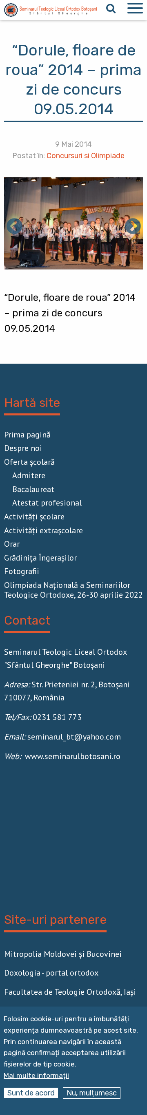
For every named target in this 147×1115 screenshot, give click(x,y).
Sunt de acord (31, 1093)
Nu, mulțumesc (92, 1093)
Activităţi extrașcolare (43, 530)
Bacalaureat (33, 489)
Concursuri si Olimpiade (86, 155)
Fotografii (21, 571)
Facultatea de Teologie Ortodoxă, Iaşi (70, 992)
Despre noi (23, 448)
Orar (12, 544)
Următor (132, 227)
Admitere (28, 475)
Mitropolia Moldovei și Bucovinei (63, 954)
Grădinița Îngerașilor (40, 557)
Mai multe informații (36, 1075)
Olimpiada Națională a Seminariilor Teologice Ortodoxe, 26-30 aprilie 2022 (73, 590)
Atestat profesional (47, 502)
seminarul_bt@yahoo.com (74, 736)
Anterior (14, 227)
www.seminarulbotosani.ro (72, 756)
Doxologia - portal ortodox (51, 972)
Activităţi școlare (34, 516)
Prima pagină (27, 434)
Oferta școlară (29, 462)
